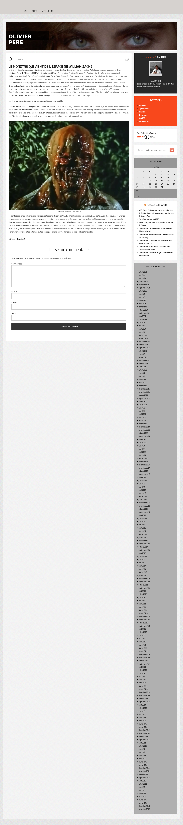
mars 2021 (142, 417)
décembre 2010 (144, 806)
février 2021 (143, 420)
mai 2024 (142, 325)
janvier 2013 (143, 727)
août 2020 (142, 439)
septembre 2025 (144, 288)
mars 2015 (142, 645)
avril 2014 (142, 679)
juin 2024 (142, 322)
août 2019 (142, 477)
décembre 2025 (144, 284)
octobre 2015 (143, 623)
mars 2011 (142, 796)
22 (150, 184)
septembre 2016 (144, 588)
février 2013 (143, 724)
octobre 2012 (143, 736)
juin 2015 (142, 635)
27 (137, 187)
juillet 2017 (143, 556)
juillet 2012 (143, 746)
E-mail (14, 302)
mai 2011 (142, 790)
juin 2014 (142, 673)
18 (168, 181)
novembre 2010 (144, 809)
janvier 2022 (143, 386)
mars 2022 (142, 382)
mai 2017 (142, 563)
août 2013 (142, 705)
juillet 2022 (143, 370)
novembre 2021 (144, 392)
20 (137, 184)
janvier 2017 (143, 575)
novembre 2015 (144, 619)
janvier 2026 (143, 281)
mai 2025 (142, 297)
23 (156, 184)
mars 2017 (142, 569)
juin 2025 (142, 294)
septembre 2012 (144, 740)
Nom (14, 291)
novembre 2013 (144, 695)
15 (150, 181)
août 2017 (142, 553)
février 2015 (143, 648)
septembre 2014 (144, 664)
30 (156, 187)
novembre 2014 (144, 657)
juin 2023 (142, 354)
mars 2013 (142, 721)
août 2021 (142, 401)
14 (144, 181)
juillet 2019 (143, 480)
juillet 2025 (143, 291)
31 (162, 187)
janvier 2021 (143, 423)
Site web (14, 313)
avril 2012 (142, 755)
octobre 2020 (143, 433)
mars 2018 (142, 531)
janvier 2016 (143, 613)
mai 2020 (142, 449)
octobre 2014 (143, 660)
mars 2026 (142, 278)
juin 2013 (142, 711)
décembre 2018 (144, 502)
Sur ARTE (142, 118)
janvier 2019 (143, 499)
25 (168, 184)
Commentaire (17, 263)
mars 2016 (142, 607)
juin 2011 (142, 787)
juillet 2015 (143, 632)
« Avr (136, 190)
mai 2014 (142, 676)
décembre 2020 (144, 427)
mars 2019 (142, 493)
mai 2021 (142, 411)
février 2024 (143, 335)
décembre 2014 (144, 654)
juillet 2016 (143, 594)
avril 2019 (142, 490)
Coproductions (144, 108)
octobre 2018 (143, 509)
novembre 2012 (144, 733)
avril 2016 (142, 604)
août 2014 (142, 667)
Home (25, 11)
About (35, 11)
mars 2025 (142, 303)
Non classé (21, 239)
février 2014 (143, 686)
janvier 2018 (143, 537)
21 (144, 184)
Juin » (136, 196)
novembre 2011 (144, 771)
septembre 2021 (144, 398)
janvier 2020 (143, 461)
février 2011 (143, 800)
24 (162, 184)
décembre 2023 (144, 341)
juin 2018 (142, 521)
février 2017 (143, 572)
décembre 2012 (144, 730)
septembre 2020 (144, 436)
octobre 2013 (143, 698)
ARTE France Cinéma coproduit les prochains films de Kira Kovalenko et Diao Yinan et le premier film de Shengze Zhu (156, 213)
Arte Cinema (47, 11)
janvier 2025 (143, 307)
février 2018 (143, 534)
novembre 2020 (144, 430)
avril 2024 (142, 329)
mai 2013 (142, 714)
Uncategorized (144, 121)
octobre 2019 (143, 471)
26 (174, 184)
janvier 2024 (143, 338)
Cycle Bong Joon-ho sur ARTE (149, 219)
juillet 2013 (143, 708)
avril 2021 (142, 414)
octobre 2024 (143, 310)
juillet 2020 (143, 442)
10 (162, 178)
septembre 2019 (144, 474)
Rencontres (143, 115)
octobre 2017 (143, 547)
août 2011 (142, 781)
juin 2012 (142, 749)
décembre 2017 (144, 540)
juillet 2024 (143, 319)
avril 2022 (142, 379)
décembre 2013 (144, 692)
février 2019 (143, 496)
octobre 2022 (143, 363)
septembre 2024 (144, 313)
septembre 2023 (144, 348)
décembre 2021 (144, 389)
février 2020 (143, 458)
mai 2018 (142, 525)
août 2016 (142, 591)
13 (137, 181)
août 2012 (142, 743)
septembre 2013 (144, 702)
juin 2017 (142, 559)
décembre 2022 (144, 360)
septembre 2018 (144, 512)
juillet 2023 (143, 351)
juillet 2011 (143, 784)
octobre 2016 (143, 585)
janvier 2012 (143, 765)
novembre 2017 (144, 544)
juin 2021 (142, 408)
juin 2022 (142, 373)
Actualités (142, 105)
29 (150, 187)
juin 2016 (142, 597)
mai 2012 (142, 752)
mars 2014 (142, 683)
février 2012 (143, 762)
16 (156, 181)
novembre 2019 (144, 468)
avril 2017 (142, 566)
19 (174, 181)
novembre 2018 (144, 506)
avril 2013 (142, 717)
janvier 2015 (143, 651)
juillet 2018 (143, 518)
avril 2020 (142, 452)
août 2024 (142, 316)
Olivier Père (156, 80)
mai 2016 (142, 600)
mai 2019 (142, 487)
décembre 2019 (144, 465)
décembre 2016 (144, 578)
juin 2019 (142, 484)
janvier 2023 (143, 357)
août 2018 (142, 515)
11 (168, 178)
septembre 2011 (144, 777)
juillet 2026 (143, 272)
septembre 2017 (144, 550)
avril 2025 (142, 300)
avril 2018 (142, 528)
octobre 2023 (143, 344)
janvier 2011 (143, 803)
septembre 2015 (144, 626)
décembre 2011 (144, 768)
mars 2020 (142, 455)
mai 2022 (142, 376)
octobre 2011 (143, 774)
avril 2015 (142, 642)
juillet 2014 (143, 670)
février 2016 (143, 610)
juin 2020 (142, 446)
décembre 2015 (144, 616)
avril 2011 (142, 793)
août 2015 (142, 629)
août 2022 (142, 367)
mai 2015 (142, 638)
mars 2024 (142, 332)
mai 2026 (142, 275)
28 (144, 187)
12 (174, 178)
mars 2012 (142, 758)
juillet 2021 (143, 405)
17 (162, 181)
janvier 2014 (143, 689)
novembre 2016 (144, 581)
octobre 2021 (143, 395)
